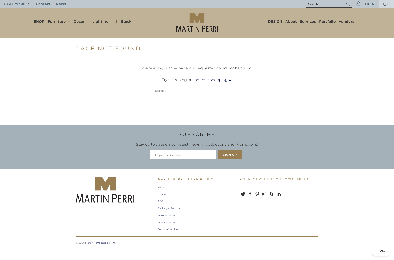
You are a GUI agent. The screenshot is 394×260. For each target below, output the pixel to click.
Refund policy (166, 215)
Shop (39, 22)
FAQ (160, 201)
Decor (80, 22)
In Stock (124, 22)
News (61, 4)
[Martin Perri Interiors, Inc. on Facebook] (250, 194)
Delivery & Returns (169, 208)
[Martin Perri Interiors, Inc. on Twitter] (243, 194)
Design (275, 22)
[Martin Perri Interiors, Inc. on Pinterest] (257, 194)
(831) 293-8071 (17, 4)
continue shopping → (212, 80)
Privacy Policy (166, 222)
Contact (43, 4)
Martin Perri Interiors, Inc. (100, 242)
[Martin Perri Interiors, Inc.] (197, 23)
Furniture (57, 22)
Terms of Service (168, 229)
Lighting (101, 22)
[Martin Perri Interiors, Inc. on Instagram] (264, 194)
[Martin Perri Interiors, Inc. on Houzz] (272, 194)
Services (308, 22)
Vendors (346, 22)
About (291, 22)
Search (162, 187)
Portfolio (327, 22)
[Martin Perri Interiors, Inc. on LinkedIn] (279, 194)
